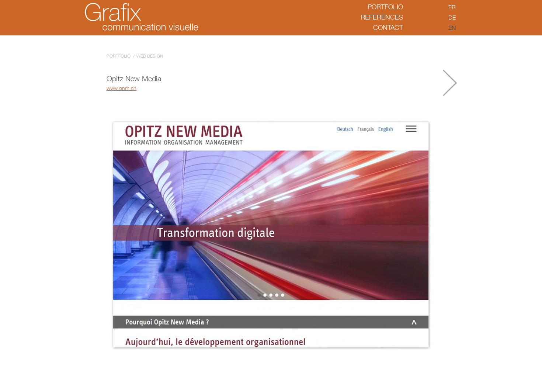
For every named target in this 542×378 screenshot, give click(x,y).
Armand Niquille (450, 83)
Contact (388, 27)
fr (452, 7)
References (382, 17)
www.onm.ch (121, 88)
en (452, 27)
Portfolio (385, 7)
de (452, 17)
